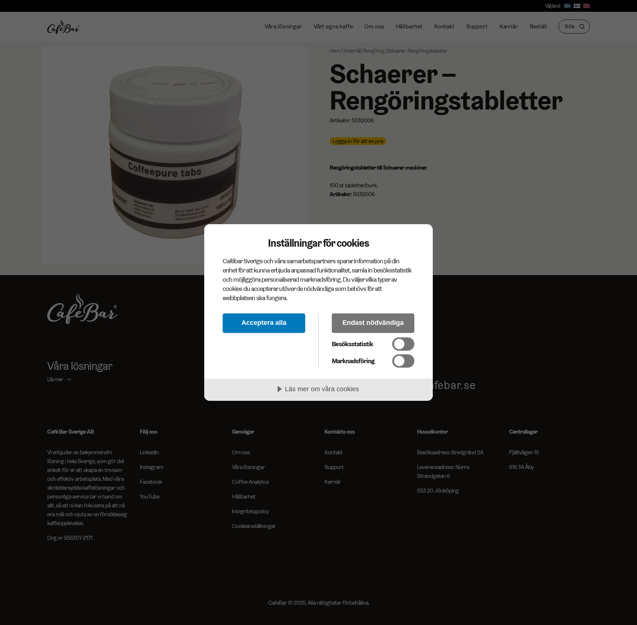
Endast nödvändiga (373, 322)
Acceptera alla (263, 322)
